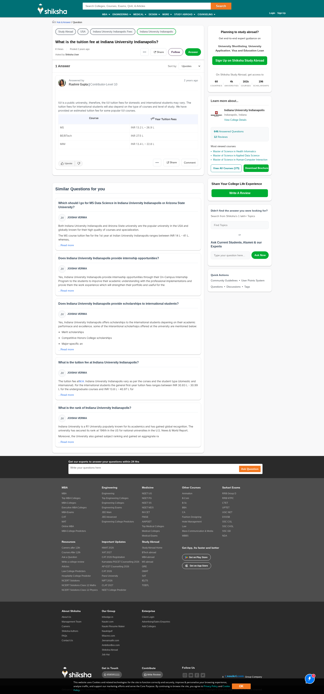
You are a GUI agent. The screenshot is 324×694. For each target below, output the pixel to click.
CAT (64, 517)
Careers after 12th (71, 547)
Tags (247, 286)
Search (221, 6)
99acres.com (108, 635)
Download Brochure (256, 168)
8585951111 (113, 675)
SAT (144, 576)
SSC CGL (227, 521)
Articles (65, 566)
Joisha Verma (77, 217)
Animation (187, 493)
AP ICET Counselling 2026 (115, 566)
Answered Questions (229, 131)
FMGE (145, 517)
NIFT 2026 (107, 580)
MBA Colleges (69, 503)
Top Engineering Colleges (115, 498)
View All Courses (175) (226, 168)
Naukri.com (107, 621)
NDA (224, 535)
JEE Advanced (109, 517)
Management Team (71, 621)
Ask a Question (69, 557)
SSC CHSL (228, 526)
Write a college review (73, 562)
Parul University (110, 576)
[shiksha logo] (78, 672)
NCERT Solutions (71, 580)
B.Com (185, 498)
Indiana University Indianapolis (156, 31)
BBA (184, 507)
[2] (309, 678)
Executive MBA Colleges (74, 507)
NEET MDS (148, 507)
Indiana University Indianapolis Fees (112, 31)
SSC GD (226, 531)
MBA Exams (68, 512)
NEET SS (147, 503)
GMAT (145, 571)
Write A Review (239, 193)
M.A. (82, 381)
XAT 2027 (107, 552)
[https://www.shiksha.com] (53, 22)
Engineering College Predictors (118, 521)
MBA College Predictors (74, 531)
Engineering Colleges (113, 503)
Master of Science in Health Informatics (234, 151)
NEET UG (147, 493)
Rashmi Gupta (78, 84)
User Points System (253, 280)
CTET (225, 503)
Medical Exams (150, 535)
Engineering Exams (112, 507)
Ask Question (250, 468)
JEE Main (107, 512)
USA (83, 31)
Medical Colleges (151, 531)
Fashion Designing (191, 517)
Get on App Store (199, 565)
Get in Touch (110, 668)
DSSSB (226, 517)
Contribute (149, 668)
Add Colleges (149, 626)
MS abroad (147, 562)
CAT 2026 (107, 571)
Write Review (154, 675)
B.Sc (184, 503)
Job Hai (106, 654)
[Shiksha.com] (53, 8)
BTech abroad (149, 552)
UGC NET (227, 512)
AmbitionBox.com (111, 645)
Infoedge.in (107, 617)
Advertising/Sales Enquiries (156, 621)
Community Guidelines (224, 280)
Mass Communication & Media (197, 531)
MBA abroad (148, 557)
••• (144, 52)
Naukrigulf (107, 631)
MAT (64, 521)
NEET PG (147, 498)
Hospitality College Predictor (76, 576)
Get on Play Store (198, 557)
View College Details (235, 119)
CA (183, 512)
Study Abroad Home (152, 547)
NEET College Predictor (114, 590)
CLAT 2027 (107, 585)
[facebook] (196, 675)
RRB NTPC (228, 498)
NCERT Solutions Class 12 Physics (80, 590)
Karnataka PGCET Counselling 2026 (120, 562)
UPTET (226, 507)
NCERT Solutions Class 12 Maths (79, 585)
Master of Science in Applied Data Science (236, 155)
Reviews (221, 136)
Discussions (233, 286)
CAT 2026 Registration (113, 557)
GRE (144, 566)
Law (184, 526)
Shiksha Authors (70, 631)
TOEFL (145, 585)
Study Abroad (65, 31)
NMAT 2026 (108, 547)
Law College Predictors (74, 571)
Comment (190, 162)
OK (241, 686)
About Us (66, 617)
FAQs (64, 635)
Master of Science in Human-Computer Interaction (240, 159)
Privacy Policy (211, 686)
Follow (175, 52)
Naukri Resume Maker (113, 626)
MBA (64, 493)
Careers (66, 626)
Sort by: (172, 66)
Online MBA (68, 526)
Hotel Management (192, 521)
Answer (193, 52)
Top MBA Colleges (71, 498)
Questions (217, 286)
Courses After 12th (71, 552)
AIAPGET (147, 521)
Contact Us (67, 640)
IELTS (145, 580)
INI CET (146, 512)
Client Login (148, 617)
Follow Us (188, 667)
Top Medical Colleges (153, 526)
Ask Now (260, 255)
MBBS (185, 535)
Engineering (108, 493)
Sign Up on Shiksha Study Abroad (239, 60)
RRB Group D (229, 493)
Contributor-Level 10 (103, 84)
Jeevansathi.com (110, 640)
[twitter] (202, 675)
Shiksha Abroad (110, 650)
